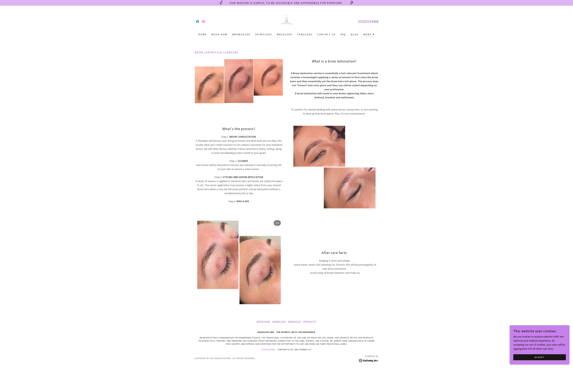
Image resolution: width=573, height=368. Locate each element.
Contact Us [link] (326, 34)
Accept (539, 357)
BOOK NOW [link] (219, 34)
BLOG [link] (355, 34)
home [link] (202, 34)
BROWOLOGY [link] (241, 34)
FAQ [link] (343, 34)
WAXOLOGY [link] (284, 34)
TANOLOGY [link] (304, 34)
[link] (198, 22)
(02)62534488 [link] (368, 21)
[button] (369, 35)
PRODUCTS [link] (309, 321)
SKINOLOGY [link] (263, 34)
